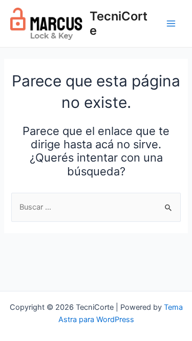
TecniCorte (118, 23)
